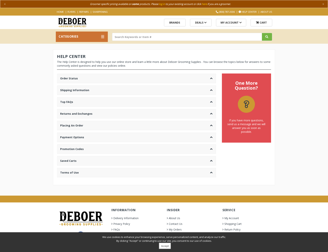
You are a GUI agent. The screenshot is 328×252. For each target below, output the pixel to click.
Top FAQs (66, 102)
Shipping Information (74, 90)
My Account (230, 22)
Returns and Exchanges (76, 113)
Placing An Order (71, 125)
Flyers (72, 11)
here (204, 4)
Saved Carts (68, 161)
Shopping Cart (233, 224)
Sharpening (100, 11)
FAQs (116, 229)
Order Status (69, 78)
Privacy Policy (121, 224)
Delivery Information (126, 218)
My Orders (175, 229)
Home (60, 11)
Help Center (249, 11)
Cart (263, 22)
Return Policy (232, 229)
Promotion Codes (72, 149)
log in (162, 4)
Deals (199, 22)
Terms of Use (69, 172)
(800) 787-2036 (226, 11)
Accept (165, 246)
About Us (266, 11)
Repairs (84, 11)
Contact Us (175, 224)
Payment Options (72, 137)
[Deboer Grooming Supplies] (72, 22)
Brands (174, 22)
